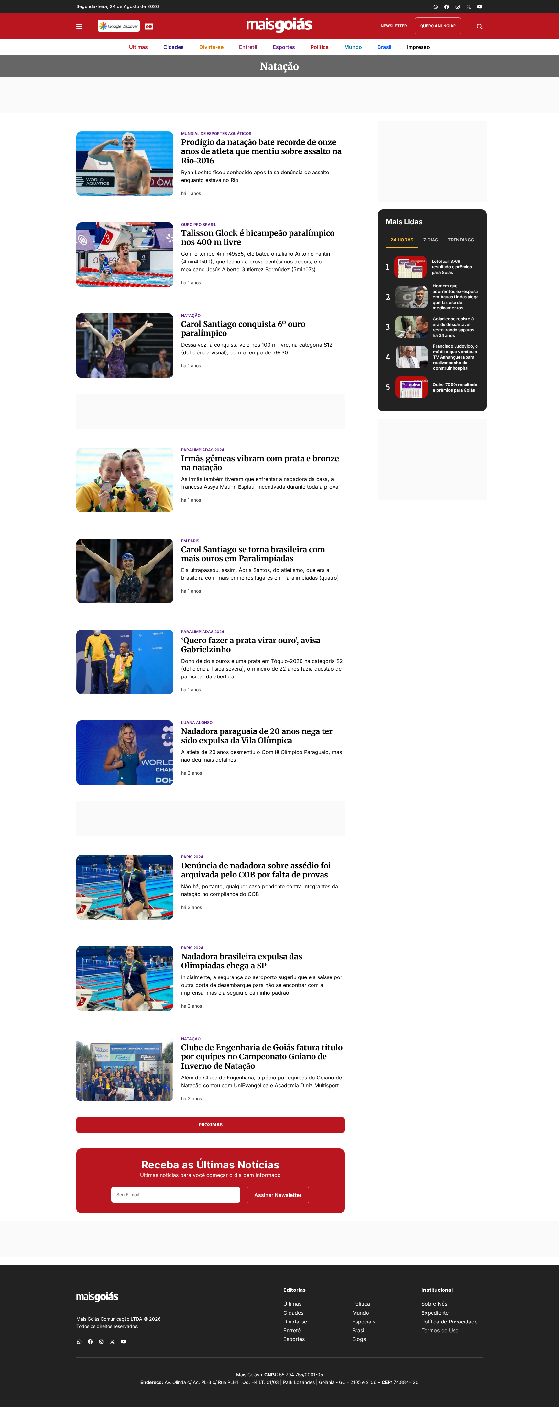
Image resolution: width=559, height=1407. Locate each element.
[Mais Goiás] (279, 25)
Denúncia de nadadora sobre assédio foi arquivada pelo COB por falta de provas (256, 870)
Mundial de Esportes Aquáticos (216, 133)
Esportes (284, 47)
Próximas (211, 1124)
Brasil (384, 47)
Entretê (248, 47)
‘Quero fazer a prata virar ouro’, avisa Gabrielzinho (250, 645)
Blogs (359, 1339)
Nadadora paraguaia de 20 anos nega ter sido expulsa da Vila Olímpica (257, 736)
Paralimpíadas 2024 (202, 450)
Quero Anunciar (438, 25)
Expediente (435, 1313)
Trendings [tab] (461, 239)
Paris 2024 (192, 857)
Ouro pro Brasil (198, 224)
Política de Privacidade (449, 1321)
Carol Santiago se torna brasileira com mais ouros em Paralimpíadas (253, 554)
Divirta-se (211, 47)
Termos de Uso (440, 1330)
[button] (79, 26)
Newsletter (394, 25)
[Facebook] (447, 6)
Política (320, 47)
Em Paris (190, 541)
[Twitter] (469, 6)
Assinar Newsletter (277, 1195)
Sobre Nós (434, 1304)
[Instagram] (458, 6)
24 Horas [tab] (401, 239)
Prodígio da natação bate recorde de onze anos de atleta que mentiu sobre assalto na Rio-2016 (261, 151)
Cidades (173, 47)
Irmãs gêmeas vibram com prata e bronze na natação (260, 463)
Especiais (363, 1321)
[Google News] (149, 26)
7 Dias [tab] (430, 239)
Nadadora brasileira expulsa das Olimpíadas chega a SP (241, 961)
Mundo (353, 47)
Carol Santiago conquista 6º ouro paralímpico (243, 329)
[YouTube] (480, 6)
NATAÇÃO (191, 1039)
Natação (191, 315)
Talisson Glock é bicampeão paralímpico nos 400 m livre (257, 238)
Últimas (138, 47)
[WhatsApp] (436, 6)
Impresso (418, 47)
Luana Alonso (197, 722)
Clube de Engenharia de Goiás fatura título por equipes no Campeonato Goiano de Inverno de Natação (262, 1057)
